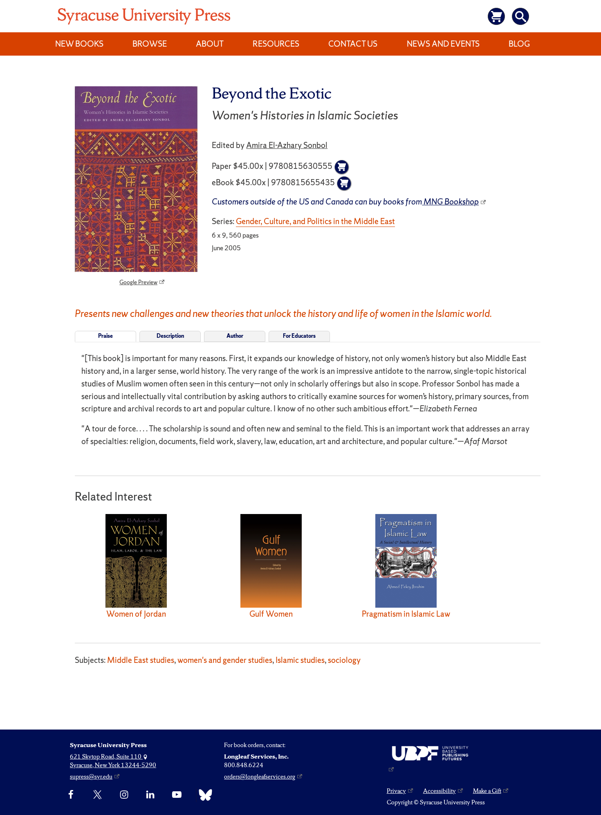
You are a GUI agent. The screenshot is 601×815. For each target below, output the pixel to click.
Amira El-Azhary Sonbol (286, 145)
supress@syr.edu (91, 776)
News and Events (443, 43)
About (210, 43)
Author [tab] (234, 335)
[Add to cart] (341, 167)
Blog (519, 43)
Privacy (396, 791)
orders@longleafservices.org (259, 776)
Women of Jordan (136, 613)
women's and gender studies (224, 660)
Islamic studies (300, 660)
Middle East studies (140, 660)
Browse (149, 43)
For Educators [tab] (299, 335)
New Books (79, 43)
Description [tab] (170, 335)
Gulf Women (271, 613)
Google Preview (138, 282)
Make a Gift (487, 791)
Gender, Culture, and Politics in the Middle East (315, 221)
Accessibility (439, 791)
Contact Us (352, 43)
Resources (276, 43)
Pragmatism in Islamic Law (406, 613)
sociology (344, 660)
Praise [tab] (105, 335)
